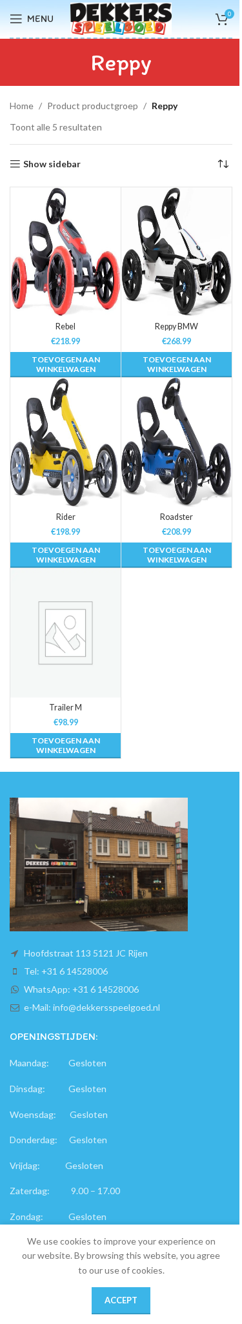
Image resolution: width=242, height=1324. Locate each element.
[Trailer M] (65, 633)
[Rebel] (65, 251)
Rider (66, 517)
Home (22, 105)
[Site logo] (121, 17)
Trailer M (65, 707)
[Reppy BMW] (176, 251)
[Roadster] (176, 442)
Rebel (65, 326)
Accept (121, 1300)
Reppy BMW (176, 326)
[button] (65, 364)
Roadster (176, 517)
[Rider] (65, 442)
